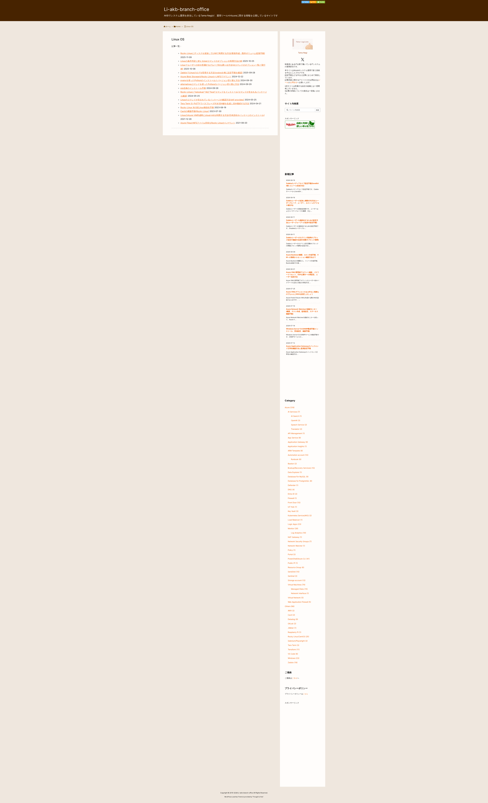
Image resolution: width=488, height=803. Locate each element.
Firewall (292, 498)
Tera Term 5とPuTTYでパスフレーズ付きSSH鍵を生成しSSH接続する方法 (214, 103)
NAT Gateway (295, 537)
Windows (293, 658)
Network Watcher (296, 546)
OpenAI (295, 420)
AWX (291, 610)
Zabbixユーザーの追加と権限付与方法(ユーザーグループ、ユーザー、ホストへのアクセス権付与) (302, 203)
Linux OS (189, 26)
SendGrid (293, 572)
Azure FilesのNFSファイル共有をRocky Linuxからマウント (207, 123)
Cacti (291, 615)
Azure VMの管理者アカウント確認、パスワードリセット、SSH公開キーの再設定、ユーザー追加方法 (302, 274)
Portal (292, 554)
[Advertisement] (302, 150)
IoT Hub (292, 507)
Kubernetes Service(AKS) (300, 515)
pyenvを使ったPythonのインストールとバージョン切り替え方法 (210, 80)
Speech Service (299, 425)
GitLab (292, 623)
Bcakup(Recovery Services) (301, 468)
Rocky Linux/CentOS (298, 636)
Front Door (294, 502)
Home (178, 26)
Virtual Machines (296, 585)
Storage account (296, 580)
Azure (289, 407)
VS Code (293, 654)
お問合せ (293, 82)
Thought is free (258, 797)
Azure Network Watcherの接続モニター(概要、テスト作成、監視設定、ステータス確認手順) (302, 311)
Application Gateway (298, 442)
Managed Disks (299, 589)
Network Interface (300, 593)
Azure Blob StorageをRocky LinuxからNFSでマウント (205, 76)
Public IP (293, 563)
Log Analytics (298, 533)
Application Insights (297, 446)
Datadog (293, 619)
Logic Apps (294, 524)
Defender (293, 485)
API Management (296, 433)
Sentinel (292, 576)
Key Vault (293, 511)
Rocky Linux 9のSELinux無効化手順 (197, 107)
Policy (291, 550)
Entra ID (292, 494)
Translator (296, 429)
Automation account (298, 455)
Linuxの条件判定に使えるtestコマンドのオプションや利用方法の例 (211, 61)
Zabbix (293, 662)
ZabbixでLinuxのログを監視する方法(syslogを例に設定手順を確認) (211, 72)
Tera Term (293, 645)
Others (289, 606)
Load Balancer (295, 520)
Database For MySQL (298, 476)
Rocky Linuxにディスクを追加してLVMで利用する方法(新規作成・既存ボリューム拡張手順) (222, 53)
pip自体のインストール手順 (193, 88)
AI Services (294, 412)
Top (482, 797)
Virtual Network (296, 598)
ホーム (168, 26)
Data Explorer (295, 472)
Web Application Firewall (299, 602)
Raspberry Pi (294, 632)
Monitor (293, 528)
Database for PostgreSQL (300, 481)
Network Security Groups (300, 541)
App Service (294, 438)
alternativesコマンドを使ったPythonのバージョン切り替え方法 (209, 84)
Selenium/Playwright (298, 641)
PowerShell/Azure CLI (299, 559)
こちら (294, 678)
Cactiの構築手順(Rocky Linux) (194, 111)
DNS (291, 489)
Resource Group (296, 567)
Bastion (292, 464)
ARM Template (295, 451)
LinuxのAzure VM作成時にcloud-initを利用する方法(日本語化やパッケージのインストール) (222, 115)
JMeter (292, 628)
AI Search (296, 416)
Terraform (294, 649)
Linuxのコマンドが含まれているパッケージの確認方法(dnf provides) (212, 99)
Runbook (296, 459)
